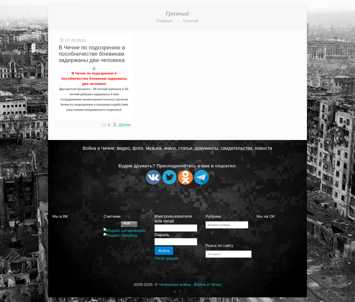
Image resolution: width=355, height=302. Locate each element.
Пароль (162, 234)
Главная (164, 20)
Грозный (190, 20)
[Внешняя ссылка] (153, 182)
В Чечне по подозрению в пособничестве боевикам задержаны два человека (92, 53)
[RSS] (175, 291)
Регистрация (166, 258)
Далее (125, 124)
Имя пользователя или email (173, 218)
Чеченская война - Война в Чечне (190, 284)
